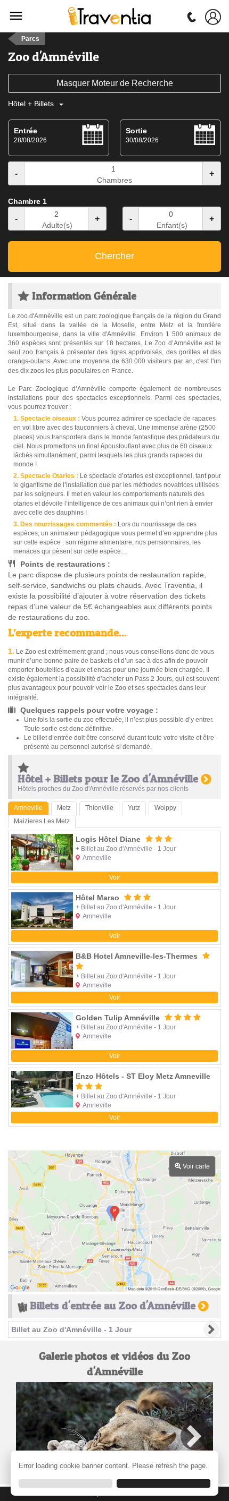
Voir (114, 877)
